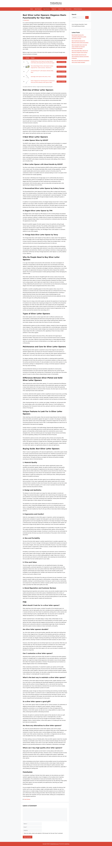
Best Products (38, 9)
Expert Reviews (46, 9)
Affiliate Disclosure (78, 9)
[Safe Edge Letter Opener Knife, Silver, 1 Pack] (27, 76)
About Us (54, 9)
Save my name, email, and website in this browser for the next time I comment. (43, 833)
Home (31, 9)
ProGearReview (56, 3)
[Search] (87, 17)
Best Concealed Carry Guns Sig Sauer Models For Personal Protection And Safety (79, 46)
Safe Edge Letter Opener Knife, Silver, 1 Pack (41, 76)
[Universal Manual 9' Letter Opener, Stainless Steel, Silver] (27, 71)
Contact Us (60, 9)
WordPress (67, 843)
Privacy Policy (68, 9)
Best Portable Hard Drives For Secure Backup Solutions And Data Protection (80, 56)
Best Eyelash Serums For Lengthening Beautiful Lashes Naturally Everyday (79, 36)
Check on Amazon (61, 62)
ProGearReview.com (54, 843)
